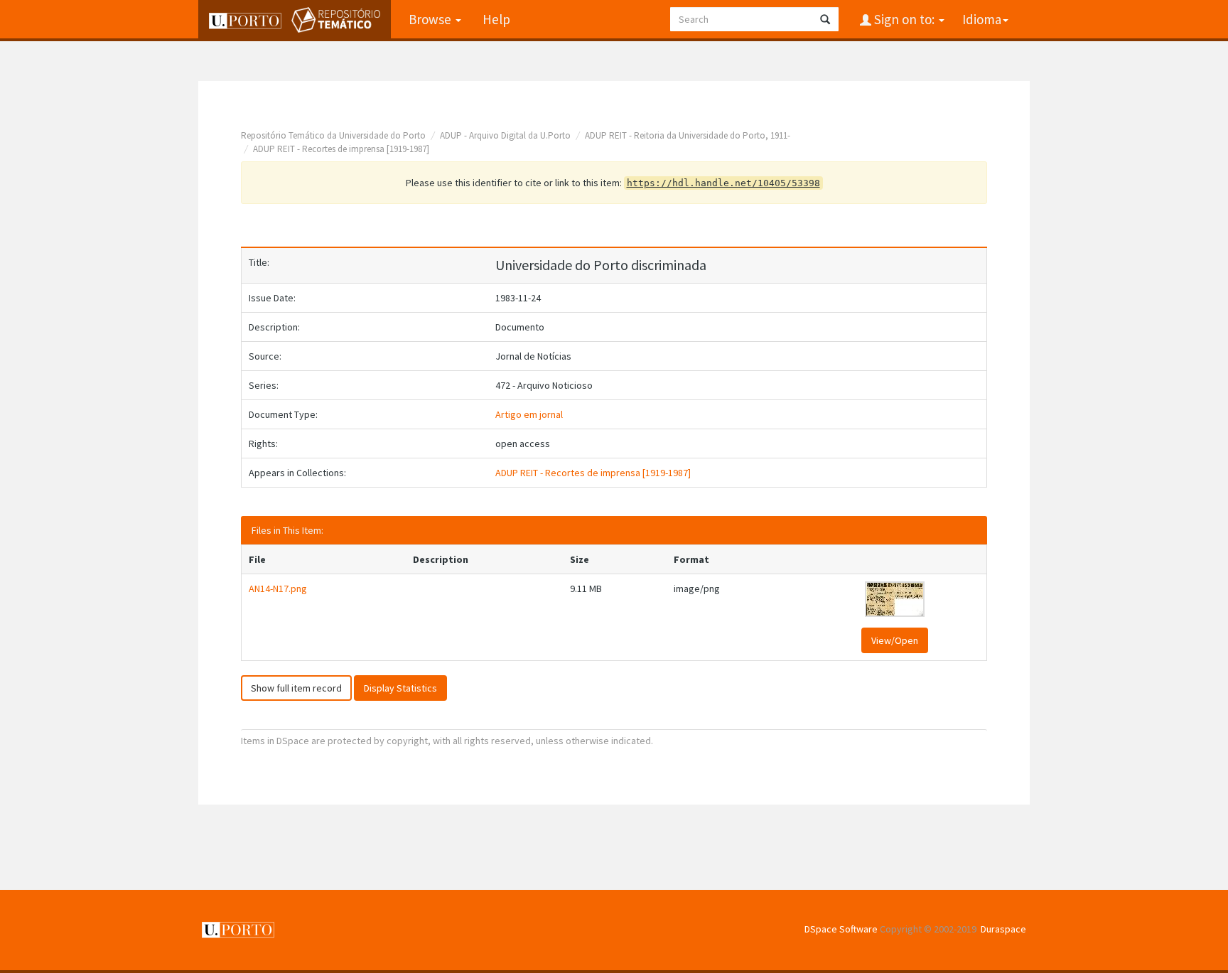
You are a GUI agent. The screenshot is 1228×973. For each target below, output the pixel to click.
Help (496, 19)
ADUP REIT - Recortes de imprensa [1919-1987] (341, 149)
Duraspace (1003, 929)
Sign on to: (904, 19)
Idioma (981, 19)
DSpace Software (841, 929)
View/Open (894, 640)
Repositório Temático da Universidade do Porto (333, 135)
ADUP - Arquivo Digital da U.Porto (505, 135)
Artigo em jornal (529, 414)
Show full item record (296, 688)
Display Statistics (400, 688)
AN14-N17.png (278, 588)
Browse (431, 19)
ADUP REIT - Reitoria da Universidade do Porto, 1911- (687, 135)
